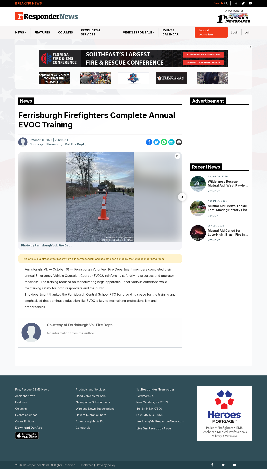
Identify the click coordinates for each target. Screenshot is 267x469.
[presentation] (182, 197)
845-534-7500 (152, 408)
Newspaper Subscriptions (93, 402)
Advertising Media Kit (90, 421)
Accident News (25, 396)
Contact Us (83, 427)
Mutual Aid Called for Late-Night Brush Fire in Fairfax (226, 232)
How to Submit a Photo (91, 415)
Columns (65, 32)
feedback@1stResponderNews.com (160, 421)
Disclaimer (86, 465)
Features (42, 32)
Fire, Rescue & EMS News (32, 389)
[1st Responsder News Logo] (46, 16)
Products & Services (90, 32)
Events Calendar (170, 32)
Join (247, 32)
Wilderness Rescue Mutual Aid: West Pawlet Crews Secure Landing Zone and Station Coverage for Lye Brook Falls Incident (227, 183)
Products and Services (91, 389)
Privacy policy (106, 465)
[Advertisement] (219, 133)
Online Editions (25, 421)
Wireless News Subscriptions (95, 408)
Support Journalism (206, 32)
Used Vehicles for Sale (91, 396)
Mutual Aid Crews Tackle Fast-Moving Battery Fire (227, 208)
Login (234, 32)
